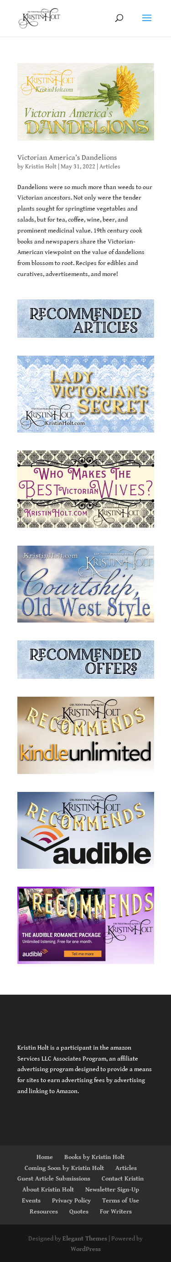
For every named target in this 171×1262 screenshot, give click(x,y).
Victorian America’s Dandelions (67, 157)
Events (31, 1200)
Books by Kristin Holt (94, 1157)
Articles (109, 166)
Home (44, 1157)
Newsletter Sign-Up (112, 1189)
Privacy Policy (71, 1200)
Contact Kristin (123, 1178)
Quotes (78, 1211)
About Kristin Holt (48, 1189)
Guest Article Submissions (53, 1178)
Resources (44, 1211)
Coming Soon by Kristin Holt (64, 1168)
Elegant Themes (84, 1238)
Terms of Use (120, 1200)
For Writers (116, 1211)
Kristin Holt (41, 166)
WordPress (86, 1249)
